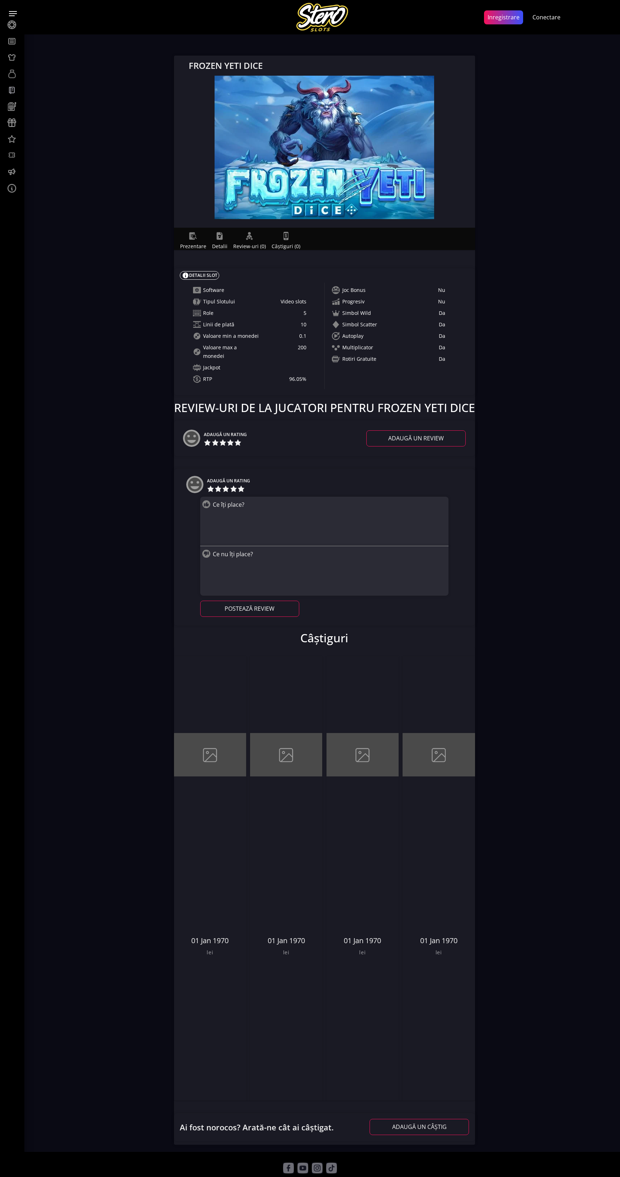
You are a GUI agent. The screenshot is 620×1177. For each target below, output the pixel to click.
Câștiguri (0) (286, 246)
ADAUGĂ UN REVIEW (416, 438)
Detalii (219, 246)
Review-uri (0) (249, 246)
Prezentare (193, 246)
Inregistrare (504, 17)
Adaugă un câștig (419, 1127)
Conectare (546, 17)
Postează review (249, 609)
